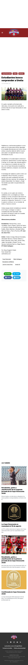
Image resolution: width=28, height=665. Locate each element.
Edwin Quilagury (18, 259)
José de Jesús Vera (7, 264)
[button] (2, 33)
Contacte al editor (7, 648)
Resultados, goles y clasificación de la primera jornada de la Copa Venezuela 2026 (12, 559)
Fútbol (15, 73)
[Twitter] (7, 642)
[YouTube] (17, 642)
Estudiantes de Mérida (8, 262)
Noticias (21, 73)
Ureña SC (17, 264)
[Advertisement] (14, 14)
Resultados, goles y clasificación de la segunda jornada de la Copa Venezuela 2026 (12, 490)
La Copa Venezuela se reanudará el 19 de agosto (11, 525)
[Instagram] (14, 642)
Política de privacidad (19, 648)
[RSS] (20, 642)
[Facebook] (11, 642)
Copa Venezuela (6, 73)
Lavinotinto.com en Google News (13, 646)
